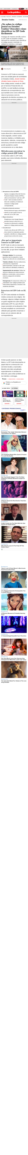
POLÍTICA (8, 16)
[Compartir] (24, 68)
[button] (2, 12)
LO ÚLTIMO (3, 16)
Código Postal (12, 379)
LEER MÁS (7, 403)
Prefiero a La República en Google (13, 383)
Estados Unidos (8, 20)
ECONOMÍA (19, 16)
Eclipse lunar (15, 8)
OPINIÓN (14, 16)
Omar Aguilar (7, 68)
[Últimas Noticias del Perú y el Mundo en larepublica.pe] (14, 12)
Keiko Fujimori (7, 8)
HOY (1, 8)
